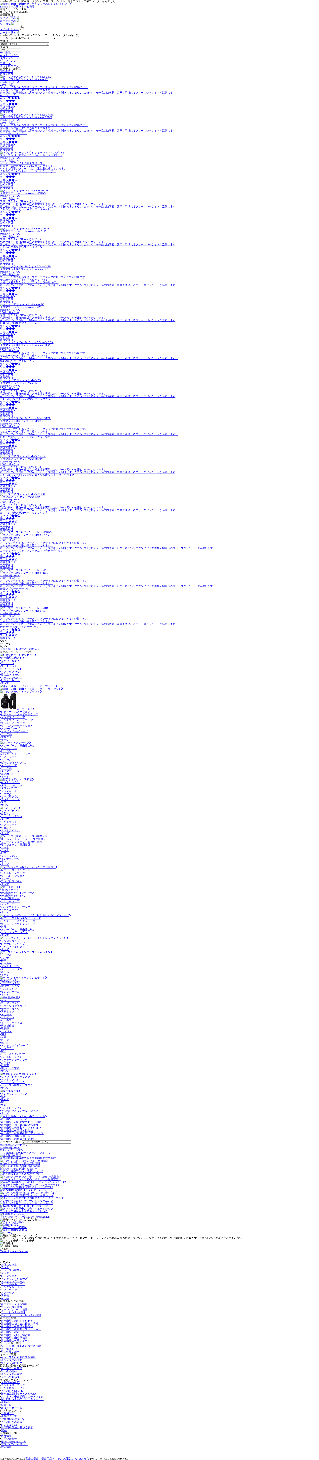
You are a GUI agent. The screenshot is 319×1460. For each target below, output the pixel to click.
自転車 (5, 1065)
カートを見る (8, 32)
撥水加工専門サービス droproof (19, 1393)
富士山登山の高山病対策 (15, 1334)
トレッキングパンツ (13, 1054)
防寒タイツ (7, 737)
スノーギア (22, 742)
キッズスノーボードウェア (17, 725)
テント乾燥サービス (13, 1388)
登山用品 (5, 24)
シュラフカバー (10, 856)
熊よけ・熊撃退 (10, 1068)
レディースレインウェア (15, 870)
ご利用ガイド (21, 649)
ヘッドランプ (9, 989)
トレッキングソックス (14, 932)
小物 (3, 861)
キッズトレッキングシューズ (18, 923)
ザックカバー (9, 904)
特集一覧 (6, 1405)
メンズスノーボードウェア (17, 720)
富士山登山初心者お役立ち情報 (19, 1124)
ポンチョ (6, 878)
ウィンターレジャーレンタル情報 (21, 1315)
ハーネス (6, 1020)
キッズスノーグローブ (14, 731)
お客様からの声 (10, 1382)
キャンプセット (10, 660)
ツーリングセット (11, 677)
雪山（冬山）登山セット (46, 688)
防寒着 (28, 779)
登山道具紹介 (9, 1348)
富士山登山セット (34, 1116)
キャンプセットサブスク (15, 1076)
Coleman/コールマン (11, 1150)
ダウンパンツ (8, 60)
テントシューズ (10, 799)
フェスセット (9, 666)
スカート (6, 1014)
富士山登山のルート (13, 1332)
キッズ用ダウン (9, 66)
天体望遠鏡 (7, 1025)
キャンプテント (10, 810)
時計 (3, 1037)
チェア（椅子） (10, 1003)
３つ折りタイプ (10, 940)
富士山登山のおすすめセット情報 (21, 1122)
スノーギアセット (11, 671)
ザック (15, 887)
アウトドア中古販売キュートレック (22, 1396)
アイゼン (6, 759)
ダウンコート (9, 790)
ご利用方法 (7, 1413)
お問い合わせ (9, 1438)
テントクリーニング (13, 1385)
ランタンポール (10, 991)
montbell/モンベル (10, 1147)
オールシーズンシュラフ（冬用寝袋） (23, 839)
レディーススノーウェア (15, 711)
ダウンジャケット (10, 58)
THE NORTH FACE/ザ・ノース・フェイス (25, 1152)
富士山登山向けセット (14, 657)
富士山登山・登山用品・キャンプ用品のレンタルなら (57, 1458)
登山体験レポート (11, 1351)
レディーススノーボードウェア (19, 714)
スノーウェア (25, 708)
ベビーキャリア (10, 901)
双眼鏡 (5, 1028)
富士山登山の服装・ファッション (21, 1127)
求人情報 (6, 1447)
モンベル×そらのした (13, 1441)
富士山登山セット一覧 (14, 1119)
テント (15, 807)
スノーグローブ (10, 728)
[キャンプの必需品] (12, 1222)
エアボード (7, 773)
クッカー (6, 963)
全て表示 (5, 52)
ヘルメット (7, 1017)
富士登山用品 (8, 20)
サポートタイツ (10, 1008)
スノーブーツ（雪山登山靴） (18, 745)
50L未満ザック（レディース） (19, 892)
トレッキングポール (54, 938)
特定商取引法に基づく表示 (17, 1427)
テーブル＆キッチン (39, 952)
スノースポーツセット (14, 669)
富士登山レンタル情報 (14, 1304)
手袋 (3, 1105)
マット (5, 847)
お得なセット (27, 654)
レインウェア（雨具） (42, 867)
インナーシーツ (10, 858)
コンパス (6, 1031)
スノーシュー (9, 748)
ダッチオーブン (10, 966)
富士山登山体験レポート (15, 1136)
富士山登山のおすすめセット (18, 1320)
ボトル (5, 972)
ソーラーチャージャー (14, 1059)
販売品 (15, 1090)
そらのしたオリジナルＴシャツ (19, 1110)
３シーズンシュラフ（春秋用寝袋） (22, 841)
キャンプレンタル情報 (14, 1309)
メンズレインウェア (13, 873)
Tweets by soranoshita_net (14, 1251)
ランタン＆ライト (34, 977)
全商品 (5, 1402)
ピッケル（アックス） (14, 762)
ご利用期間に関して (13, 1419)
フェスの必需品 (10, 1376)
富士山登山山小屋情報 (14, 1337)
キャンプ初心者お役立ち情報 (18, 1357)
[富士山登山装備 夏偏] (13, 1230)
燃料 (3, 1096)
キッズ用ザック (10, 898)
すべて (5, 683)
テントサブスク (10, 1079)
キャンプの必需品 (11, 1374)
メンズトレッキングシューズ (18, 921)
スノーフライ (9, 756)
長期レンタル (27, 1073)
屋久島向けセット (11, 674)
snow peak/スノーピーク (14, 1144)
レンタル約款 (9, 1424)
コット (5, 850)
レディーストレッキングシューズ (21, 918)
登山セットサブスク (13, 1082)
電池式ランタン (10, 986)
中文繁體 (29, 6)
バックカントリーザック (15, 754)
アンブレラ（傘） (11, 881)
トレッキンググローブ (14, 1045)
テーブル (6, 955)
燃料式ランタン (10, 980)
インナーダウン (9, 55)
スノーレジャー (9, 29)
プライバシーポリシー (14, 1444)
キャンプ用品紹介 (11, 1360)
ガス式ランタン (10, 983)
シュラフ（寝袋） (34, 836)
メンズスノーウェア (13, 717)
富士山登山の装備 (11, 1368)
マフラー (6, 802)
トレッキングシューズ (56, 915)
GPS (3, 1034)
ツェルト (6, 827)
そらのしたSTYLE (12, 1390)
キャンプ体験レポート (14, 1362)
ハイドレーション (11, 1056)
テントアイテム (10, 830)
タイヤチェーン (10, 771)
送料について (9, 1416)
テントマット (9, 822)
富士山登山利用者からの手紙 (18, 1139)
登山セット (7, 663)
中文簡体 (16, 6)
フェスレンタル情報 (13, 1312)
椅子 (3, 960)
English (4, 6)
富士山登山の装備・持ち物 (17, 1130)
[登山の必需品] (9, 1224)
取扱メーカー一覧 (11, 1407)
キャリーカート (10, 1000)
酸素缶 (5, 1099)
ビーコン (6, 751)
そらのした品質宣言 (13, 1421)
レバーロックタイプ (13, 943)
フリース (5, 63)
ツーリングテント (11, 816)
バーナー (6, 957)
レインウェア (9, 1275)
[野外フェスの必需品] (13, 1227)
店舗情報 (6, 1435)
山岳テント (7, 813)
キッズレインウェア (13, 875)
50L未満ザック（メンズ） (16, 895)
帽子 (3, 1051)
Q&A (4, 1430)
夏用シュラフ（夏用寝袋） (17, 844)
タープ (5, 819)
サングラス (7, 1048)
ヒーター (6, 1039)
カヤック (6, 1062)
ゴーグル (6, 734)
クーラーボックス (11, 969)
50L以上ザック (10, 889)
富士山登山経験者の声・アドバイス (22, 1133)
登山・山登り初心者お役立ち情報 (21, 1346)
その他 (15, 997)
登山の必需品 (9, 1371)
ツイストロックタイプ (14, 946)
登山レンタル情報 (11, 1306)
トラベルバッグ (10, 909)
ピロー (5, 853)
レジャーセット (10, 680)
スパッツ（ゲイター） (14, 1006)
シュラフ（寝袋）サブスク (17, 1085)
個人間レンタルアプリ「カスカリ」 (22, 1399)
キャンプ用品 (8, 17)
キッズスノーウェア (13, 723)
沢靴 (3, 926)
